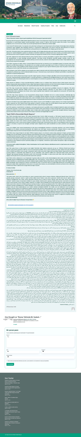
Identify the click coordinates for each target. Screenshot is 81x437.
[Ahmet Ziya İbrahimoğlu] (73, 308)
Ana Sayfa (20, 25)
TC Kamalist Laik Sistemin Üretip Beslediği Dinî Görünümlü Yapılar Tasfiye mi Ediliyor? (12, 412)
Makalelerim (27, 25)
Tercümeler (9, 34)
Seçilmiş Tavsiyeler (45, 25)
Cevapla (15, 324)
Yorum (8, 335)
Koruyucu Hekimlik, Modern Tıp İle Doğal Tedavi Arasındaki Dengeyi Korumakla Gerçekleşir (12, 392)
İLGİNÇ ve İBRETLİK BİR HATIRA (11, 407)
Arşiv (57, 25)
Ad (7, 349)
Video (52, 25)
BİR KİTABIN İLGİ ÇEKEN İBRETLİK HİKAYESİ (12, 403)
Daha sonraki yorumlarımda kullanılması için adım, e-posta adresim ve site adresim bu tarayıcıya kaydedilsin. (28, 360)
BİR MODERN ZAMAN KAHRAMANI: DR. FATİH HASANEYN (20, 205)
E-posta (43, 349)
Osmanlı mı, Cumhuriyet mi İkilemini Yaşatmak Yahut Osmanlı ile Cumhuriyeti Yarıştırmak (12, 423)
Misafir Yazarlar (35, 25)
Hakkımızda (62, 25)
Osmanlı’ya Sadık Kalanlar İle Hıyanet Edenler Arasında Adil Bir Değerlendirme (12, 387)
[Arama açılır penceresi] (74, 25)
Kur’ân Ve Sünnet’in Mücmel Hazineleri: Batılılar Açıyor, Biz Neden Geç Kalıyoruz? (13, 417)
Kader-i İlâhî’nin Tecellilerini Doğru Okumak (11, 398)
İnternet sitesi (9, 355)
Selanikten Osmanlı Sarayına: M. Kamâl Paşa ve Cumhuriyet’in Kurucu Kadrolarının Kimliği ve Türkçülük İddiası (12, 381)
